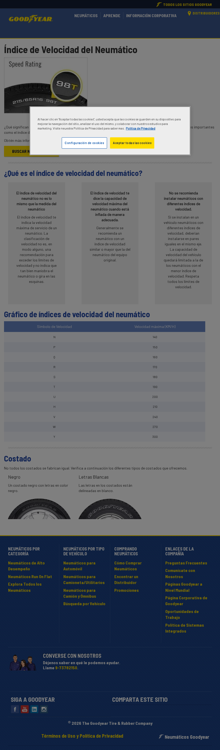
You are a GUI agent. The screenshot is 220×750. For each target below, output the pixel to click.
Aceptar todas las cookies (132, 143)
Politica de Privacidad (140, 128)
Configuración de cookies (84, 143)
